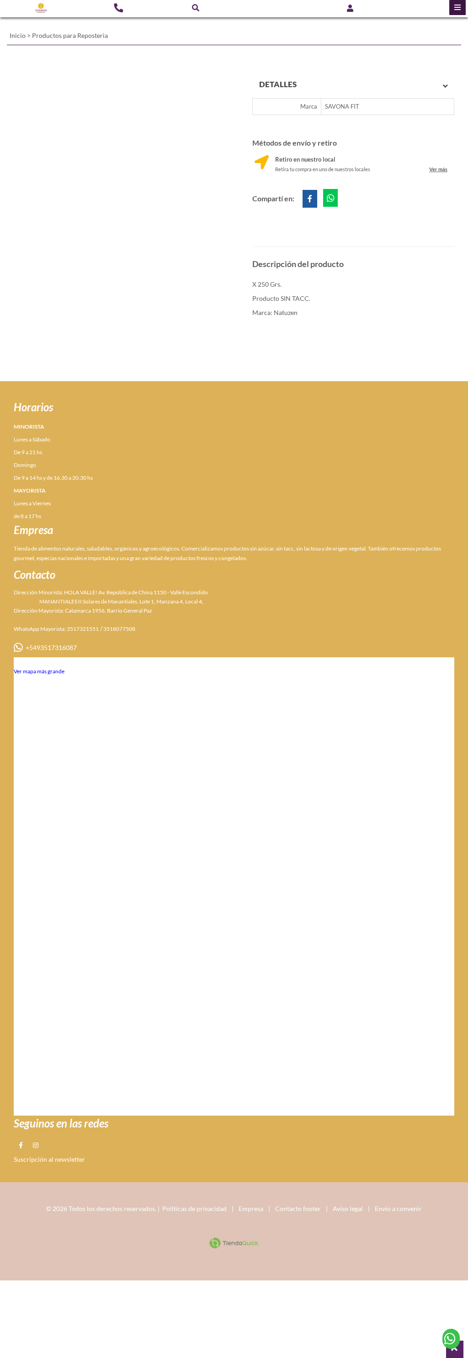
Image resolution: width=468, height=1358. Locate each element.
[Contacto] (118, 7)
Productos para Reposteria (70, 35)
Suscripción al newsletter (49, 1159)
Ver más (438, 169)
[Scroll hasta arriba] (454, 1349)
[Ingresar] (350, 7)
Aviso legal (348, 1208)
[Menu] (457, 7)
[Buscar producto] (195, 7)
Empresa (251, 1208)
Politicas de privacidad (194, 1208)
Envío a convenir (398, 1208)
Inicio (18, 35)
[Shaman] (41, 8)
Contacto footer (298, 1208)
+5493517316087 (50, 647)
